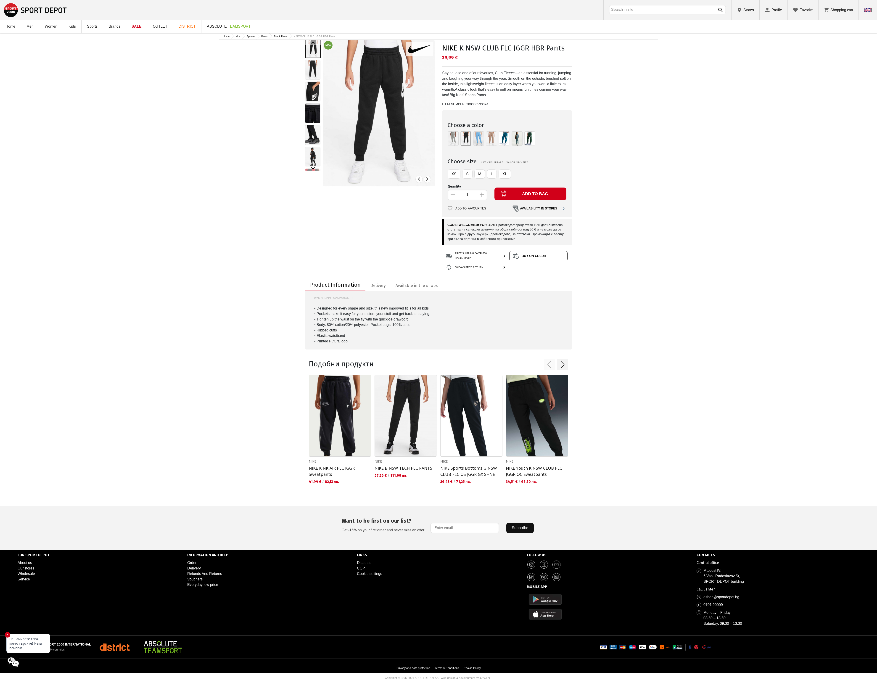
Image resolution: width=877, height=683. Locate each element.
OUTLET (160, 26)
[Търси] (720, 10)
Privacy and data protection (413, 668)
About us (25, 563)
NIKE (449, 48)
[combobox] (667, 9)
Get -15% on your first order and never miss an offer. (383, 525)
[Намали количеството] (453, 195)
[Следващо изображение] (313, 168)
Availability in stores (538, 208)
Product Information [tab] (335, 285)
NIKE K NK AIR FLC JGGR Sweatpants (332, 471)
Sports (92, 26)
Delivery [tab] (378, 285)
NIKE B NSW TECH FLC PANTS (403, 468)
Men (30, 26)
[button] (549, 364)
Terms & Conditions (447, 668)
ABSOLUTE (229, 26)
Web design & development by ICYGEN (465, 678)
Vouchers (195, 579)
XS (454, 174)
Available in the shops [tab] (417, 285)
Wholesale (26, 574)
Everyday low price (202, 585)
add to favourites (470, 208)
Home (10, 26)
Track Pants (281, 36)
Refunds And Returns (204, 574)
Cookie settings (369, 574)
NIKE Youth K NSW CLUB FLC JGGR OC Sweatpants (534, 471)
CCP (361, 568)
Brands (114, 26)
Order (191, 563)
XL (504, 174)
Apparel (251, 36)
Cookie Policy (472, 668)
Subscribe (520, 528)
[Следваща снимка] (427, 179)
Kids (72, 26)
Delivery (194, 568)
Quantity (454, 186)
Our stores (26, 568)
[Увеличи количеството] (482, 195)
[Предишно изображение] (313, 42)
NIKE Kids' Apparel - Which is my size (504, 162)
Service (24, 579)
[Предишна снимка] (419, 179)
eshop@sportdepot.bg (721, 597)
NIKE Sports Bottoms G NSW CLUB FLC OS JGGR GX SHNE (468, 471)
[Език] (868, 10)
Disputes (364, 563)
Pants (264, 36)
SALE (137, 26)
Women (51, 26)
